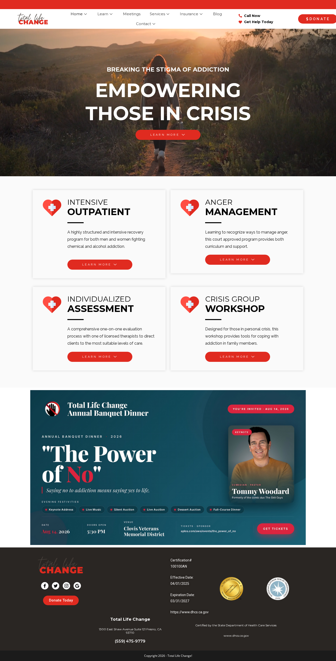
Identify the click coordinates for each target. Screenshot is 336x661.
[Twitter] (55, 585)
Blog (217, 14)
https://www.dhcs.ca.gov (189, 612)
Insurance (189, 14)
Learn (102, 14)
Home (77, 14)
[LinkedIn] (66, 585)
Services (157, 14)
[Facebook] (44, 585)
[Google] (77, 585)
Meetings (131, 14)
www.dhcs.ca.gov (236, 635)
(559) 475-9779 (130, 641)
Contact (143, 23)
